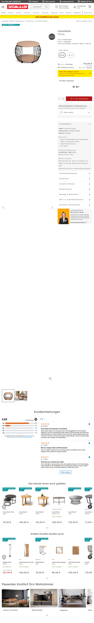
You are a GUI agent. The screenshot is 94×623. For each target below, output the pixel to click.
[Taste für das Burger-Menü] (3, 7)
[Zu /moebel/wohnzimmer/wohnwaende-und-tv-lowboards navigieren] (44, 598)
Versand (89, 67)
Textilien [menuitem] (36, 12)
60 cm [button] (62, 55)
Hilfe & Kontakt (50, 1)
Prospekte (34, 1)
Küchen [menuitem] (11, 12)
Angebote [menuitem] (77, 12)
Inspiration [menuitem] (88, 12)
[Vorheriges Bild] (3, 207)
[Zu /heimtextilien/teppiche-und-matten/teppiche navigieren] (72, 598)
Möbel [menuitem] (3, 12)
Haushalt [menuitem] (45, 12)
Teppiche (64, 610)
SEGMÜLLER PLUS (86, 1)
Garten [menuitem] (18, 12)
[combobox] (61, 98)
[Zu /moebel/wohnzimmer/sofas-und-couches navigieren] (15, 598)
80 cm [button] (71, 55)
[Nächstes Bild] (52, 207)
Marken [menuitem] (68, 12)
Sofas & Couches (10, 610)
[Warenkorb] (90, 7)
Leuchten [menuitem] (27, 12)
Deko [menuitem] (62, 12)
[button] (50, 378)
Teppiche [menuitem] (54, 12)
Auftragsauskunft (67, 1)
